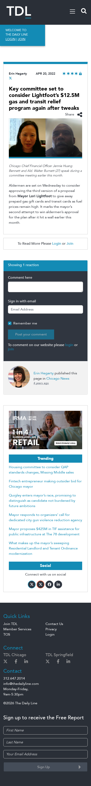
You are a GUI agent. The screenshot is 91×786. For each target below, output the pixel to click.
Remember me (25, 323)
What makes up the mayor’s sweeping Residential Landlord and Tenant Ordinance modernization (43, 548)
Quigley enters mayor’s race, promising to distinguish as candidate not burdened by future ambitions (42, 500)
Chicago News (57, 378)
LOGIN (10, 39)
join (11, 349)
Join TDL (10, 623)
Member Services (17, 629)
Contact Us (54, 623)
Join (69, 243)
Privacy (51, 629)
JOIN (21, 39)
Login (56, 243)
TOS (6, 634)
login (69, 345)
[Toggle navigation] (72, 11)
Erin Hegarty (18, 74)
